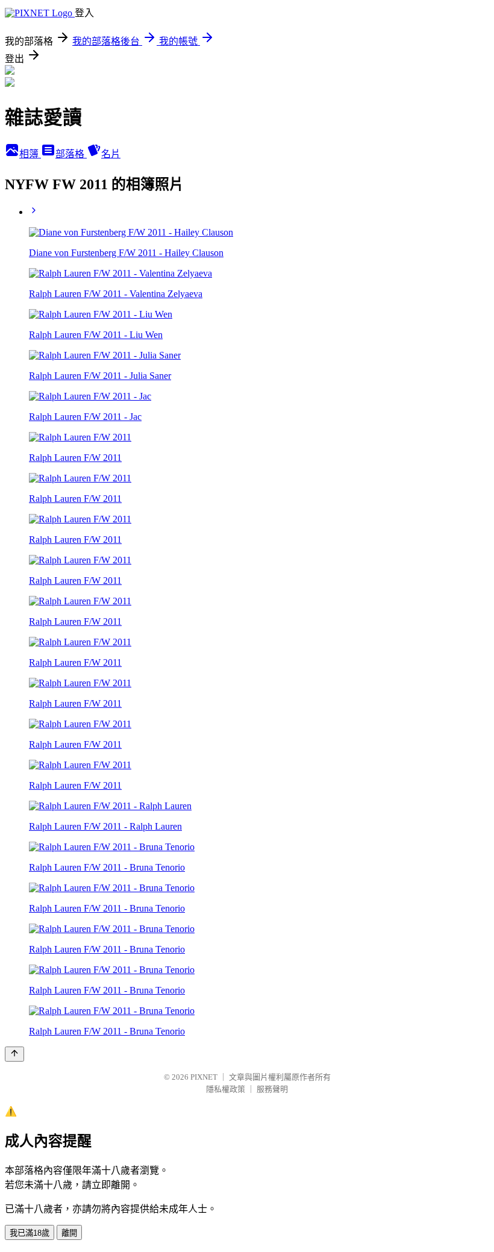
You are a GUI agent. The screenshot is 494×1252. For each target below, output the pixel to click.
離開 (69, 1233)
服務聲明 (272, 1089)
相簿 (30, 154)
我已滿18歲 (29, 1233)
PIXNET (203, 1076)
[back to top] (14, 1054)
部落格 (71, 154)
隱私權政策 (225, 1089)
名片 (110, 154)
